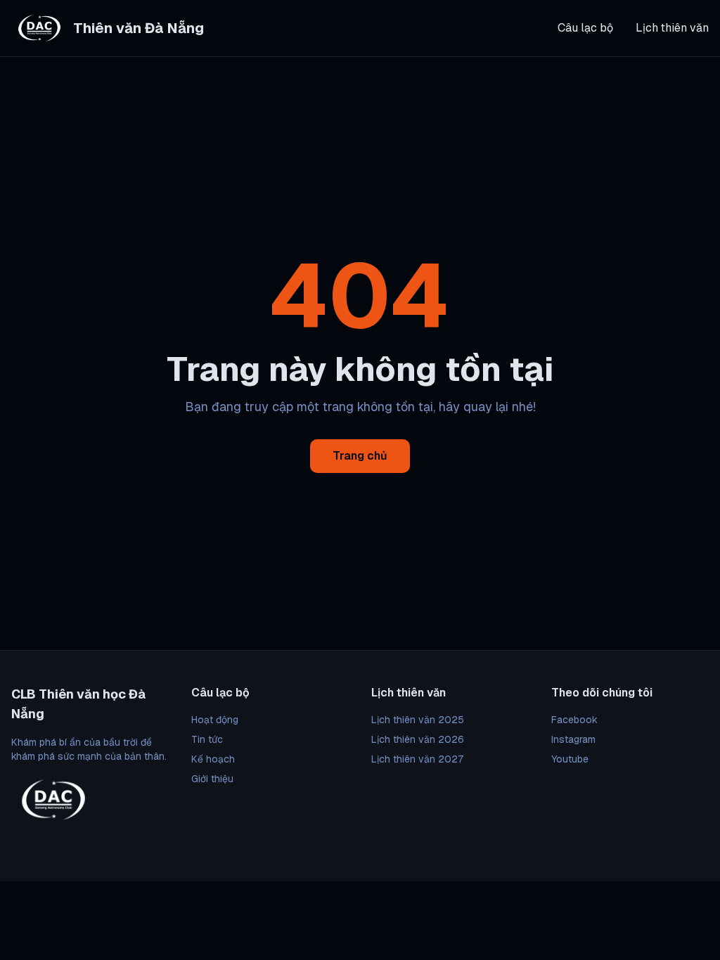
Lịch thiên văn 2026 (417, 739)
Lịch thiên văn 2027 (417, 759)
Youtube (570, 759)
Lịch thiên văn (672, 27)
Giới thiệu (212, 778)
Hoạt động (214, 719)
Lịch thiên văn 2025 (417, 719)
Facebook (574, 719)
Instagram (573, 739)
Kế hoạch (213, 759)
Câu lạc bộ (585, 27)
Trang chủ (360, 455)
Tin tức (207, 739)
